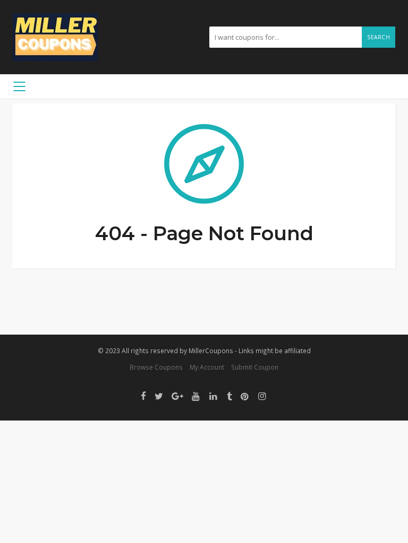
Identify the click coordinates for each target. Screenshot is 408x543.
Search (378, 37)
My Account (207, 367)
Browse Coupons (156, 367)
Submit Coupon (254, 367)
